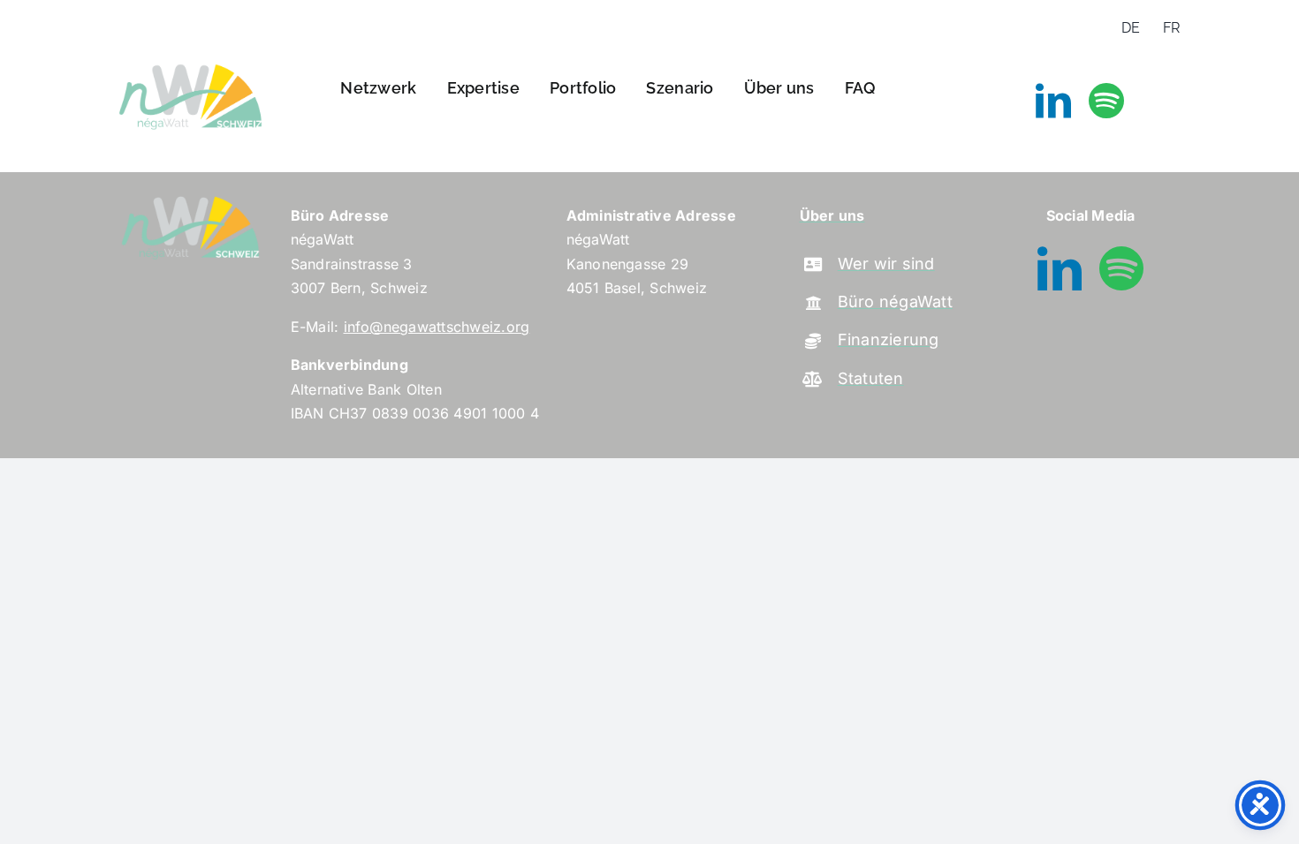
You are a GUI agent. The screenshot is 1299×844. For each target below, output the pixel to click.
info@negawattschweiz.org (437, 326)
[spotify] (1106, 100)
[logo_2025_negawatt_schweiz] (190, 64)
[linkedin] (1053, 100)
